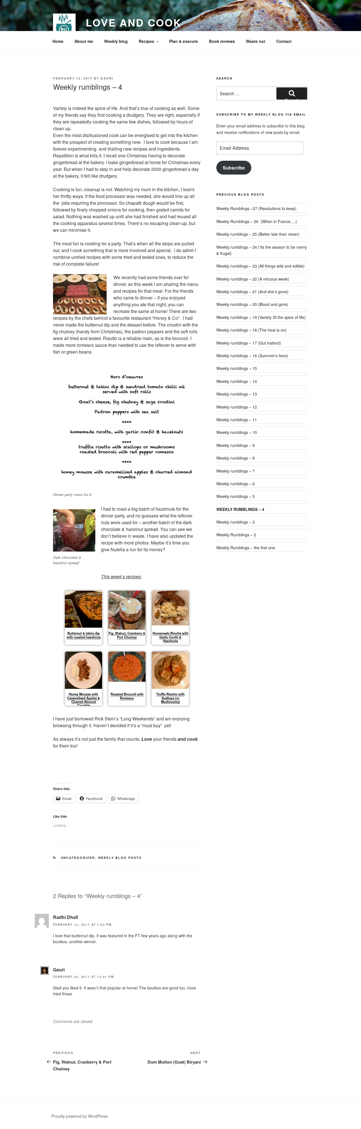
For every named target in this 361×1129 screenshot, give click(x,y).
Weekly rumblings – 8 (235, 458)
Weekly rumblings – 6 (235, 483)
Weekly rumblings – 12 (236, 407)
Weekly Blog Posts (120, 857)
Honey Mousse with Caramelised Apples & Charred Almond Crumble (83, 699)
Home (57, 41)
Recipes (146, 41)
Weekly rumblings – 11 (236, 419)
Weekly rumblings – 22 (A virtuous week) (252, 279)
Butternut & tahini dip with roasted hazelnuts (84, 635)
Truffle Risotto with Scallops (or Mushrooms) (170, 698)
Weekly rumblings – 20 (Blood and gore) (252, 304)
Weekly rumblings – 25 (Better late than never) (258, 234)
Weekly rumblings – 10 (236, 432)
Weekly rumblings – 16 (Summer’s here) (252, 355)
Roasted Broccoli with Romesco (127, 696)
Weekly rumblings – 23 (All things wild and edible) (260, 266)
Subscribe (234, 167)
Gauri (106, 78)
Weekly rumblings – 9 (235, 445)
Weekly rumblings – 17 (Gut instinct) (248, 343)
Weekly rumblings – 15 (236, 368)
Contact (284, 41)
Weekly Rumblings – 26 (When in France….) (256, 221)
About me (83, 41)
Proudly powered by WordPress (79, 1116)
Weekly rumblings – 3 (235, 522)
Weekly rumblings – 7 (235, 471)
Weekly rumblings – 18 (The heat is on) (251, 330)
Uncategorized (78, 857)
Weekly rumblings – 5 (235, 496)
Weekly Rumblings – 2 (236, 534)
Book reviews (222, 41)
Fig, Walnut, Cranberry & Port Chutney (127, 635)
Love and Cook (133, 22)
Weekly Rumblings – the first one (245, 547)
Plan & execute (183, 41)
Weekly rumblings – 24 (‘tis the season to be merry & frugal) (261, 250)
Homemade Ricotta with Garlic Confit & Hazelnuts (170, 637)
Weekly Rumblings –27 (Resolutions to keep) (256, 208)
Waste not (255, 41)
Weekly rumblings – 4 (240, 509)
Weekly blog (116, 41)
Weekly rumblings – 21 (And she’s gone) (252, 291)
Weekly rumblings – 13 (236, 394)
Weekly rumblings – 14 (236, 381)
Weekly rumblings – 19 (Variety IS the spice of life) (261, 317)
